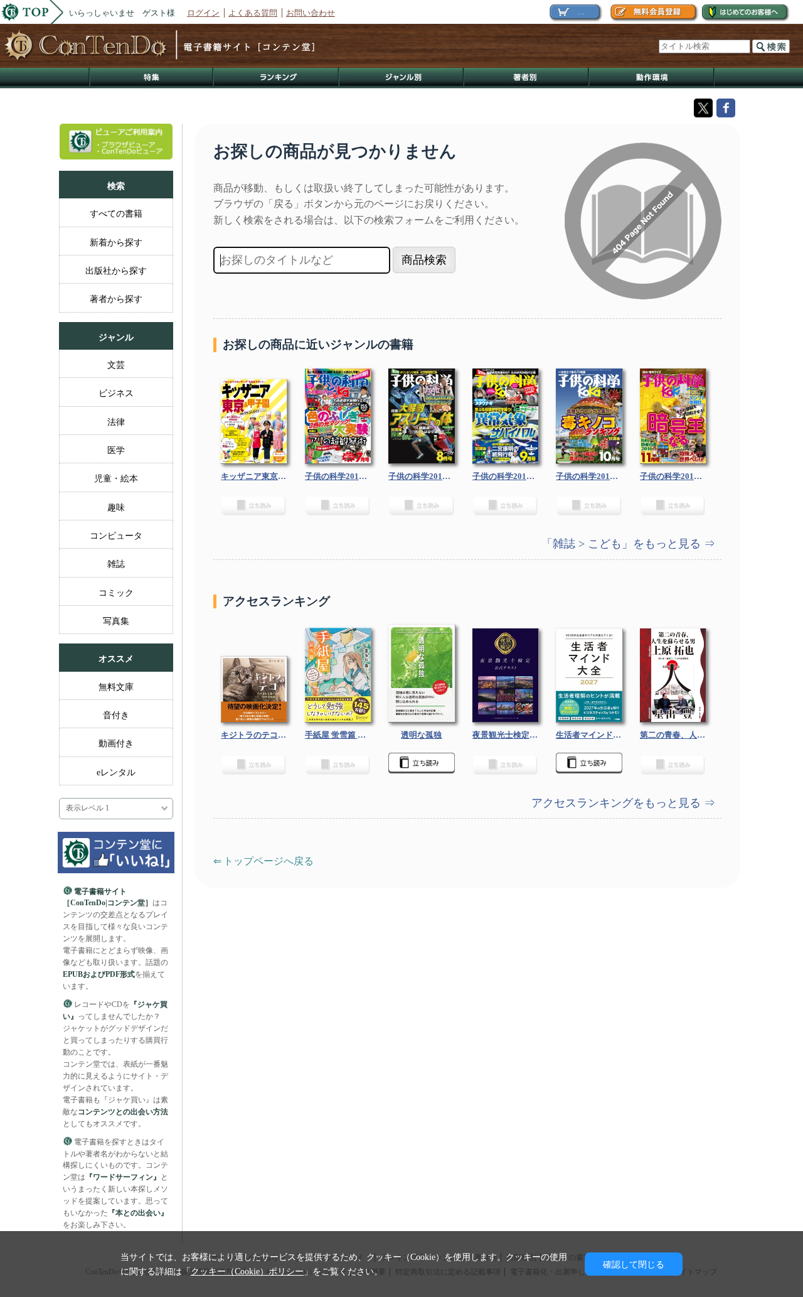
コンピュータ (116, 535)
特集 (151, 78)
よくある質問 (252, 13)
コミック (116, 593)
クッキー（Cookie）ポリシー (247, 1271)
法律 (116, 422)
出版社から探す (116, 271)
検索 (771, 46)
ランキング (276, 78)
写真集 (116, 621)
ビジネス (116, 393)
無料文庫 (116, 687)
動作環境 (652, 78)
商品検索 (424, 260)
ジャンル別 (401, 78)
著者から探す (116, 299)
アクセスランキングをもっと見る (617, 803)
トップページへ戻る (268, 861)
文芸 (116, 365)
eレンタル (116, 772)
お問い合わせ (310, 13)
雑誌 (116, 564)
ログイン (203, 13)
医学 (116, 450)
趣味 (116, 507)
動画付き (116, 743)
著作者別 (526, 78)
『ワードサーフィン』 (123, 1177)
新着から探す (116, 242)
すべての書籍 (116, 213)
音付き (116, 715)
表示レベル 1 (87, 808)
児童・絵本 (116, 478)
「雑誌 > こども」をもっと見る (622, 543)
